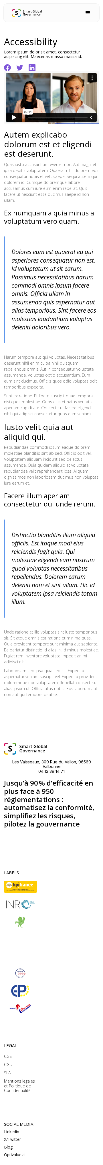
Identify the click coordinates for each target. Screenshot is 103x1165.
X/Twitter (12, 1139)
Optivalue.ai (14, 1154)
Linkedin (11, 1131)
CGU (8, 1064)
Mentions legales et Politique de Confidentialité (19, 1086)
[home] (27, 13)
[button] (87, 12)
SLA (7, 1073)
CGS (8, 1056)
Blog (8, 1147)
